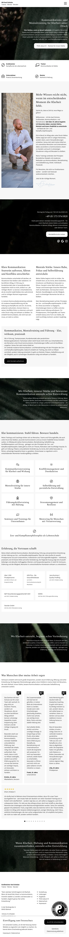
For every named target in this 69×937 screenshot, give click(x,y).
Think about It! (44, 899)
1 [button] (24, 821)
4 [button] (31, 821)
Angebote (42, 897)
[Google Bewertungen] (62, 241)
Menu (65, 2)
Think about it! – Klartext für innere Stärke (51, 46)
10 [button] (44, 821)
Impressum (42, 903)
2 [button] (26, 821)
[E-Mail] (58, 241)
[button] (17, 467)
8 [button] (39, 821)
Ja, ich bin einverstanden (55, 922)
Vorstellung (43, 892)
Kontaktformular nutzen (57, 234)
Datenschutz (43, 901)
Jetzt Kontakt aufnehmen (15, 361)
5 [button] (33, 821)
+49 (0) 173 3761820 (57, 216)
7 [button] (37, 821)
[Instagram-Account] (66, 241)
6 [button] (35, 821)
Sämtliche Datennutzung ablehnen (55, 930)
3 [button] (29, 821)
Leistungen (42, 894)
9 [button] (42, 821)
